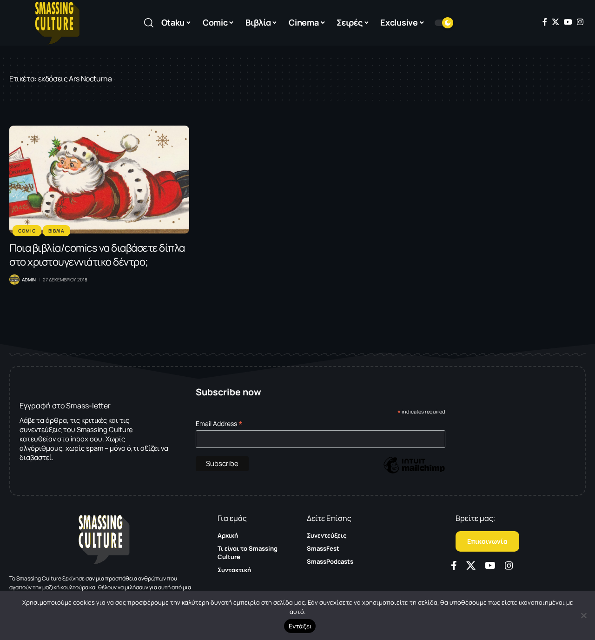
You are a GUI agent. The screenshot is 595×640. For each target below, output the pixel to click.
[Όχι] (583, 615)
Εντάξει (300, 626)
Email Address (219, 423)
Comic (27, 230)
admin (29, 279)
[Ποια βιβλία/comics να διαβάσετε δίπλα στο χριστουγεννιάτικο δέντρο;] (99, 179)
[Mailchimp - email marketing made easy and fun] (414, 471)
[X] (555, 22)
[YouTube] (568, 22)
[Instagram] (580, 22)
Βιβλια (56, 230)
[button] (148, 23)
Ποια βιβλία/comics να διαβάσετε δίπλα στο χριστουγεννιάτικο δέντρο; (97, 255)
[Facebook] (544, 22)
